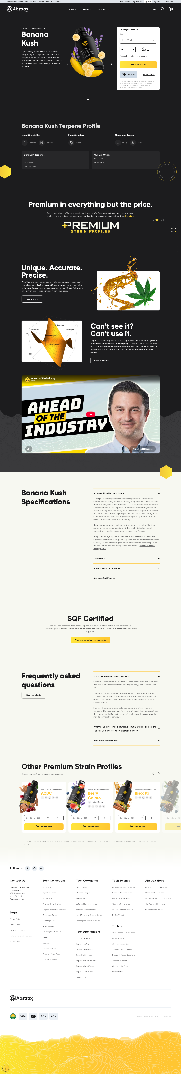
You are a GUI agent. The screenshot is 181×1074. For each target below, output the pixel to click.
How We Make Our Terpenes (123, 887)
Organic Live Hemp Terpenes (54, 909)
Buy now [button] (130, 74)
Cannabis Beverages (84, 949)
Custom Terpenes (50, 960)
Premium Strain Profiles (52, 904)
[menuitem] (71, 9)
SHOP (71, 9)
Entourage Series (49, 921)
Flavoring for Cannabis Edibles (88, 921)
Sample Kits (47, 887)
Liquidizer (46, 943)
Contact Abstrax (17, 899)
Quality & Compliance (121, 904)
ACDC (46, 793)
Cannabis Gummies (84, 955)
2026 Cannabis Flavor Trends (123, 933)
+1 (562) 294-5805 (17, 890)
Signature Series (49, 893)
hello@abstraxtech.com (19, 887)
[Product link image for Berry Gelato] (76, 796)
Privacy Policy (15, 919)
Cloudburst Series (50, 915)
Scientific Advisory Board (122, 893)
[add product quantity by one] (133, 49)
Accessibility (15, 941)
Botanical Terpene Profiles (86, 904)
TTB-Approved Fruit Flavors (155, 904)
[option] (89, 53)
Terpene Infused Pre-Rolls (86, 961)
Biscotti (142, 793)
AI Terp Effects (48, 926)
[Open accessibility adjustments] (5, 1068)
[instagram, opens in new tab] (34, 868)
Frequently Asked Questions (123, 955)
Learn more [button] (32, 299)
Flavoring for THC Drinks (52, 932)
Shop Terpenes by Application (88, 938)
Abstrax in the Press (120, 966)
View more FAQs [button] (33, 695)
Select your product (129, 30)
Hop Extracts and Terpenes (156, 887)
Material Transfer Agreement (21, 936)
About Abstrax (118, 938)
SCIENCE (102, 9)
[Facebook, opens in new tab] (27, 868)
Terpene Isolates (49, 948)
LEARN (86, 9)
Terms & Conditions (17, 930)
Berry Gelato (94, 795)
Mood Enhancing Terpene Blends (89, 915)
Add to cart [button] (46, 827)
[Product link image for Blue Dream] (169, 796)
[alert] (127, 49)
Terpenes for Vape (83, 944)
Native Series (48, 898)
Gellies (45, 937)
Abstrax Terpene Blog (120, 944)
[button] (162, 10)
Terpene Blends (82, 898)
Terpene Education (119, 961)
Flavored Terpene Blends (86, 909)
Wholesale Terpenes (84, 893)
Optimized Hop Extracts (154, 893)
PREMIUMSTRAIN (33, 28)
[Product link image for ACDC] (29, 796)
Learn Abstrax (117, 972)
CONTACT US (168, 1)
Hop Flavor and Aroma (154, 909)
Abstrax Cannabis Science (122, 909)
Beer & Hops (81, 977)
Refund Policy (15, 925)
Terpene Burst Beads (84, 972)
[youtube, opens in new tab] (41, 868)
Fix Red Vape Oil (118, 915)
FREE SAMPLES (125, 1)
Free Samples (81, 887)
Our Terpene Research (121, 898)
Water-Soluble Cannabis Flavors (158, 898)
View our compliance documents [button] (90, 640)
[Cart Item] (171, 9)
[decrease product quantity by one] (122, 49)
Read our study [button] (101, 360)
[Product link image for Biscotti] (122, 796)
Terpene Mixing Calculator (122, 949)
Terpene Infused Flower (85, 966)
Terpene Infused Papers (52, 954)
